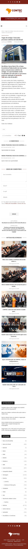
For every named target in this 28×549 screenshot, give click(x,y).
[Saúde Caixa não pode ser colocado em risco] (14, 374)
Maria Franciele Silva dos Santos (13, 145)
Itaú (14, 495)
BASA (14, 451)
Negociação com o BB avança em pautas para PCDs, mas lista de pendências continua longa (13, 429)
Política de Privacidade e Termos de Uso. (15, 203)
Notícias (14, 505)
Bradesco (14, 461)
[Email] (19, 2)
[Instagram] (12, 2)
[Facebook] (8, 2)
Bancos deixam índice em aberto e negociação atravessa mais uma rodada (13, 418)
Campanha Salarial (14, 471)
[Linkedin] (14, 2)
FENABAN (14, 488)
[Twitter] (10, 2)
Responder (24, 145)
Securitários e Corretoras (14, 515)
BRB (14, 464)
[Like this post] (16, 135)
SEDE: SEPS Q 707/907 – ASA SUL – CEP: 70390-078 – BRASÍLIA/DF (14, 540)
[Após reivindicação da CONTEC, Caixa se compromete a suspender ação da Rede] (14, 349)
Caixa (4, 129)
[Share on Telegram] (22, 135)
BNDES (14, 457)
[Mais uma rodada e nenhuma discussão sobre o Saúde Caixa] (14, 249)
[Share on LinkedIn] (19, 135)
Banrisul (14, 447)
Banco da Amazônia (14, 441)
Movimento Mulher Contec (14, 498)
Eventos (14, 478)
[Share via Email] (24, 135)
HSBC (14, 492)
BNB (14, 454)
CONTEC (9, 42)
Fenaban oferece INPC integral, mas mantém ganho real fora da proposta (13, 408)
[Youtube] (17, 2)
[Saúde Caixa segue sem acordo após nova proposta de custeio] (14, 324)
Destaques (14, 475)
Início (3, 31)
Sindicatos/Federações (15, 485)
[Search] (26, 26)
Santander (14, 512)
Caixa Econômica (14, 468)
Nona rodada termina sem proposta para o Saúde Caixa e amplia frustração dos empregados (12, 424)
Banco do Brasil (14, 444)
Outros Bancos (14, 509)
